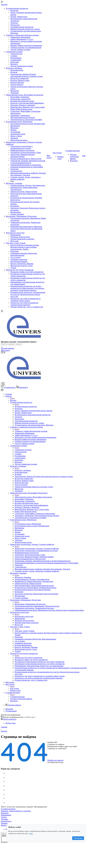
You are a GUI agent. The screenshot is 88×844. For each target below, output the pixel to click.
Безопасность (6, 821)
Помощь (4, 823)
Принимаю (78, 838)
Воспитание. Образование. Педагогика (30, 604)
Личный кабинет (7, 348)
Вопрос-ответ (6, 825)
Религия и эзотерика (23, 470)
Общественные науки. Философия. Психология (33, 497)
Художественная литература (26, 406)
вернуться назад (57, 762)
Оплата (4, 817)
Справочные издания (23, 450)
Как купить (14, 688)
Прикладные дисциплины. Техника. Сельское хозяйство (37, 548)
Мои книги (5, 350)
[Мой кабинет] (2, 390)
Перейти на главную (55, 760)
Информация (6, 815)
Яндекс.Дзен (10, 723)
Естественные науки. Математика (28, 524)
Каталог (13, 400)
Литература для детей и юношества (28, 658)
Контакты (5, 813)
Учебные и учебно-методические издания (31, 431)
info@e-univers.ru (9, 719)
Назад (12, 398)
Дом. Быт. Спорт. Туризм (24, 631)
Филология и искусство (24, 616)
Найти (4, 836)
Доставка (4, 819)
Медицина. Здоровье (23, 577)
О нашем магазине (17, 697)
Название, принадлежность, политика (16, 811)
